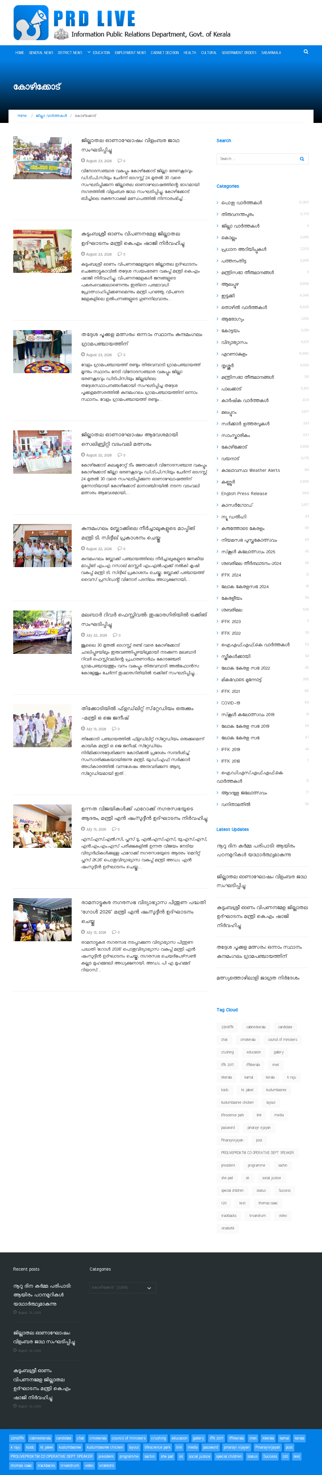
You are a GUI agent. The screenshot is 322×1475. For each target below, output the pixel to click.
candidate (285, 1027)
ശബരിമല (231, 610)
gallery (279, 1052)
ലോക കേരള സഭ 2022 (245, 668)
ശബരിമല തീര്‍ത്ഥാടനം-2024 (251, 563)
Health (190, 53)
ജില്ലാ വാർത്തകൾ (240, 226)
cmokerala (248, 1040)
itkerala (226, 1077)
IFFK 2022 (231, 633)
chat (224, 1040)
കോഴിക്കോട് (31, 176)
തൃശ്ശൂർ (227, 366)
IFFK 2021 (230, 691)
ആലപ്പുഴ (230, 284)
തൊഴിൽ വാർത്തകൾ (244, 308)
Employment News (130, 53)
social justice (271, 1178)
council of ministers (282, 1040)
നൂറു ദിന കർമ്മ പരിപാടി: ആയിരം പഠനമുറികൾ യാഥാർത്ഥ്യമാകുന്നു (42, 1295)
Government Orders (239, 53)
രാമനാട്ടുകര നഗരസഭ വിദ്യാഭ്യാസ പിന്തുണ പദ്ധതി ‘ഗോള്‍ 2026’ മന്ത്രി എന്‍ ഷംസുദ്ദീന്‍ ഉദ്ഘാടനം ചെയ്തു (143, 912)
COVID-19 (230, 703)
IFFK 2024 (231, 575)
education (254, 1052)
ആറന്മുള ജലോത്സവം (244, 793)
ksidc (225, 1090)
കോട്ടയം (230, 331)
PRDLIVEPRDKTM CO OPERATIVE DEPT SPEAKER (257, 1153)
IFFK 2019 (230, 750)
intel (276, 1065)
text (242, 1203)
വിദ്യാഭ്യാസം (234, 342)
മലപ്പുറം (228, 412)
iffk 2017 (227, 1065)
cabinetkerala (256, 1027)
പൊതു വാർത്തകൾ (241, 203)
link (259, 1115)
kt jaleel (247, 1090)
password (228, 1128)
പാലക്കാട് (231, 389)
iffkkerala (253, 1065)
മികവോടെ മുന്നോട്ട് (241, 680)
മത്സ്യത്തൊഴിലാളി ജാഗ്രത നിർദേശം (258, 978)
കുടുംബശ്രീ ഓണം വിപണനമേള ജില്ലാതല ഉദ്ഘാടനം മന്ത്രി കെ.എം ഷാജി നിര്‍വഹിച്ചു (262, 917)
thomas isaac (268, 1203)
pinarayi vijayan (259, 1128)
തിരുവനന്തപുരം (237, 215)
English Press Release (244, 494)
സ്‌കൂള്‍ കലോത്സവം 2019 (247, 715)
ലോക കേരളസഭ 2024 (245, 587)
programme (256, 1165)
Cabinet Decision (165, 53)
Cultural (209, 53)
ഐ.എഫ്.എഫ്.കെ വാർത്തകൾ (255, 645)
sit (247, 1178)
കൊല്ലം (229, 238)
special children (232, 1191)
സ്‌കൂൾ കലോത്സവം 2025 (248, 552)
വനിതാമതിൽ (235, 805)
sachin (282, 1165)
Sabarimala (271, 53)
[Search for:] (263, 158)
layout (271, 1103)
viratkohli (227, 1228)
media (279, 1115)
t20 (223, 1203)
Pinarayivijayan (232, 1140)
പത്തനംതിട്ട (233, 261)
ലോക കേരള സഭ (240, 738)
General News (41, 53)
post (259, 1140)
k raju (291, 1077)
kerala (270, 1077)
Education (101, 53)
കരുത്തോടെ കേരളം (242, 529)
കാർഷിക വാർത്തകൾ (245, 401)
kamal (249, 1077)
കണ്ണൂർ (228, 482)
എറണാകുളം (234, 354)
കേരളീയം (231, 598)
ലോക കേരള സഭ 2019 (245, 726)
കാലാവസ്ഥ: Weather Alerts (250, 470)
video (283, 1216)
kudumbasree (276, 1090)
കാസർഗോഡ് (237, 505)
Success (285, 1191)
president (228, 1165)
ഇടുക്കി (228, 296)
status (261, 1191)
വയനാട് (230, 459)
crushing (227, 1052)
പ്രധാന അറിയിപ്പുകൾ (243, 249)
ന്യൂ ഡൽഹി (233, 517)
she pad (227, 1178)
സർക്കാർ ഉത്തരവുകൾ (245, 424)
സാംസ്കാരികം (235, 436)
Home (20, 53)
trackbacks (228, 1216)
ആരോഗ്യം (232, 319)
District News (70, 53)
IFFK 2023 (231, 622)
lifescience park (232, 1115)
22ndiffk (227, 1027)
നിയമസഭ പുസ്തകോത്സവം (249, 540)
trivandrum (257, 1216)
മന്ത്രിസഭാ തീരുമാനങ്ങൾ (247, 273)
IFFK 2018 (230, 761)
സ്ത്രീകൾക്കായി (235, 657)
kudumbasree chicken (237, 1103)
